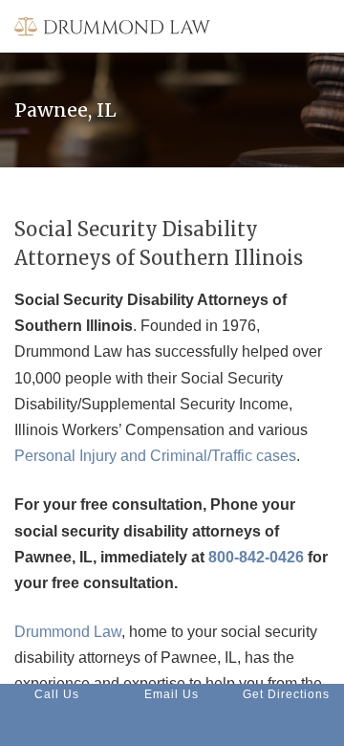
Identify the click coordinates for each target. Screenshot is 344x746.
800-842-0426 (256, 557)
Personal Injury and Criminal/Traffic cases (155, 456)
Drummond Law (67, 632)
